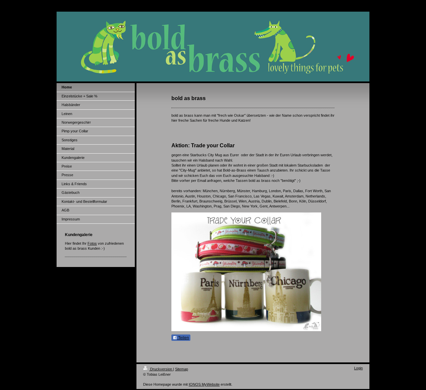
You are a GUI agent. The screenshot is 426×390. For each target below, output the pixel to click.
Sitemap (181, 369)
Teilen (183, 337)
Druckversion (161, 369)
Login (358, 368)
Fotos (92, 243)
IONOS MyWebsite (204, 384)
